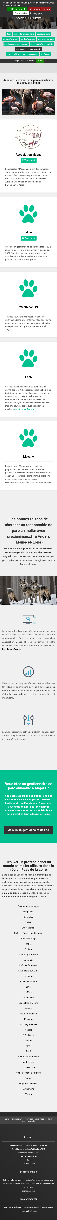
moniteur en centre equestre (16, 44)
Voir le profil (29, 160)
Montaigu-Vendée (28, 1024)
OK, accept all (17, 9)
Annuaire (13, 1145)
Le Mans (28, 992)
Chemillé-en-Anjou (28, 938)
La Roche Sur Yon (28, 981)
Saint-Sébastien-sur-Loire (28, 1073)
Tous (9, 34)
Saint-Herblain (28, 1062)
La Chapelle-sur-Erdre (28, 971)
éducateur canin (43, 34)
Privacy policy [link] (37, 13)
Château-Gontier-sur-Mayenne (28, 933)
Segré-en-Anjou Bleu (28, 1083)
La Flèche (28, 976)
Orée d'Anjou (28, 1035)
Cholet (28, 944)
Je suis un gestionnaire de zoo (28, 830)
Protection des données (28, 1153)
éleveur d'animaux (10, 39)
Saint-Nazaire (28, 1067)
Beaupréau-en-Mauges (28, 906)
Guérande (28, 960)
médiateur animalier (46, 39)
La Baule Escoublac (28, 965)
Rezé (28, 1051)
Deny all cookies (41, 9)
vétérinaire (45, 54)
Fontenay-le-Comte (28, 954)
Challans (29, 922)
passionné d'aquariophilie (42, 44)
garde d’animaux (28, 39)
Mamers (28, 1008)
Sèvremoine (28, 1089)
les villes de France (11, 649)
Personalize (21, 13)
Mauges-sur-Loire (28, 1014)
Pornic (29, 1046)
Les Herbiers (28, 997)
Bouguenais (28, 911)
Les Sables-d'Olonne (28, 1003)
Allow (40, 61)
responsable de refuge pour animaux (22, 54)
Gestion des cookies (28, 1156)
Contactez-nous (28, 1164)
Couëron (28, 949)
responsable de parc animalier (28, 49)
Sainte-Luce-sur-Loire (28, 1057)
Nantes (28, 1030)
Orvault (28, 1040)
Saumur (28, 1078)
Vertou (28, 1094)
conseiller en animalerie (24, 34)
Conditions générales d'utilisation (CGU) (28, 1149)
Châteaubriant (28, 928)
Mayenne (28, 1019)
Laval (28, 987)
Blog (29, 1160)
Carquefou (28, 917)
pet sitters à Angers (24, 409)
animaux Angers (28, 1191)
